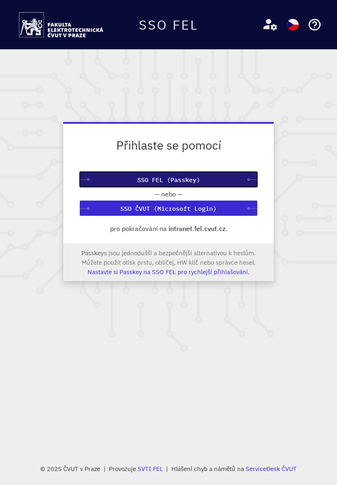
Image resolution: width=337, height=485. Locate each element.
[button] (267, 25)
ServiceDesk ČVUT (271, 468)
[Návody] (315, 25)
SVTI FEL (150, 468)
